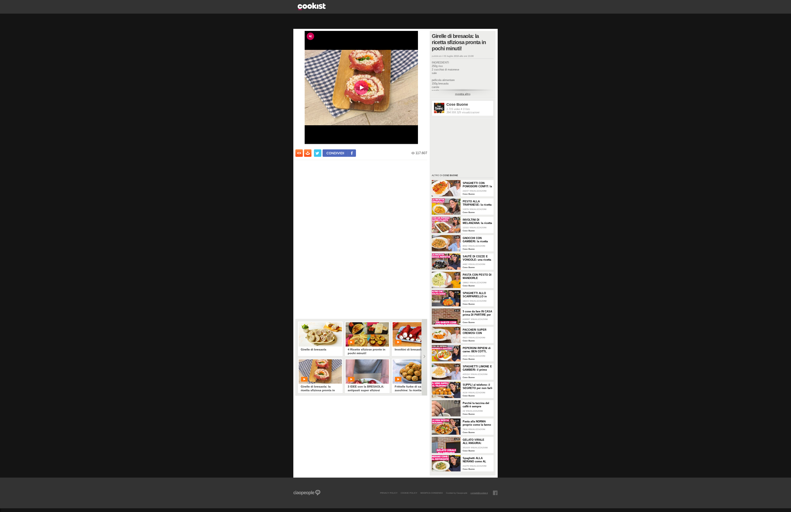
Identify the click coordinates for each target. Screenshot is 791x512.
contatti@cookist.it (479, 493)
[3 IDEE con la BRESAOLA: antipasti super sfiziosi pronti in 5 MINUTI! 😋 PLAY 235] (367, 371)
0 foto (466, 109)
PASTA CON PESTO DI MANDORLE (477, 276)
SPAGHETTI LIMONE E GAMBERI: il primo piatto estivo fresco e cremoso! (477, 368)
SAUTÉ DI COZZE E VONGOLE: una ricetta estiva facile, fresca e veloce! (477, 258)
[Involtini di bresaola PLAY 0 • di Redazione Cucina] (414, 334)
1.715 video (453, 109)
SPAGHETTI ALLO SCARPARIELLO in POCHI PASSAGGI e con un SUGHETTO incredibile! (475, 295)
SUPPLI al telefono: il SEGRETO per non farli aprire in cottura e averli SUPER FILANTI (477, 386)
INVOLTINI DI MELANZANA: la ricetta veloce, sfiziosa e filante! (477, 221)
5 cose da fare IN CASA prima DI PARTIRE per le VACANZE (477, 313)
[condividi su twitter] (317, 153)
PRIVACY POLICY (389, 493)
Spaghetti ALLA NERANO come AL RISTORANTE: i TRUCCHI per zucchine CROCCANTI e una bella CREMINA (477, 460)
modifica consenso (431, 493)
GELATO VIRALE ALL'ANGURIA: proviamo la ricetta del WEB (477, 441)
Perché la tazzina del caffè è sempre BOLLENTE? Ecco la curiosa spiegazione (476, 405)
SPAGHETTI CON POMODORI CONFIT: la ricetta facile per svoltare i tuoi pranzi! (477, 185)
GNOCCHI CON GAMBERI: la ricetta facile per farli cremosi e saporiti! (477, 240)
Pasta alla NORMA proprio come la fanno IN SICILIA (477, 423)
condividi (335, 153)
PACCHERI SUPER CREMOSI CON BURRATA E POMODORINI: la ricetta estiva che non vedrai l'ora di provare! (477, 331)
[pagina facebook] (495, 493)
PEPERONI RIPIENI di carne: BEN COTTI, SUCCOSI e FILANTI (477, 350)
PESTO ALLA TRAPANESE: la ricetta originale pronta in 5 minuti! (477, 203)
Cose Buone (457, 104)
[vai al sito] (312, 9)
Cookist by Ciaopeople (456, 493)
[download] (307, 153)
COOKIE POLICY (409, 493)
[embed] (299, 153)
